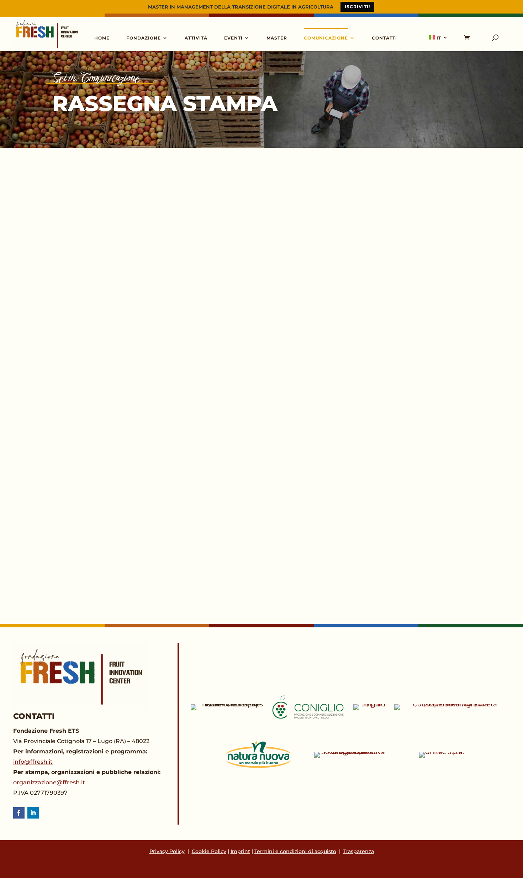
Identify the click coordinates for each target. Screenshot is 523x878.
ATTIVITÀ (196, 38)
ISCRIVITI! (357, 6)
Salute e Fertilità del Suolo (146, 292)
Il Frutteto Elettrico (125, 519)
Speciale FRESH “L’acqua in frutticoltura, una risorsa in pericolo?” (256, 194)
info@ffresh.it (33, 761)
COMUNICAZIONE (326, 38)
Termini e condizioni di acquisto (295, 851)
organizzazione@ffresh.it (49, 782)
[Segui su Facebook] (19, 813)
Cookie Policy (209, 851)
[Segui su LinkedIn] (33, 813)
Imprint (240, 851)
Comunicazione (110, 77)
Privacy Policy (167, 851)
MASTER (276, 38)
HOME (102, 38)
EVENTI (233, 38)
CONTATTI (384, 38)
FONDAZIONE (143, 38)
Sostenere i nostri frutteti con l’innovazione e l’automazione (241, 411)
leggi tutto (87, 221)
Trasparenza (358, 851)
